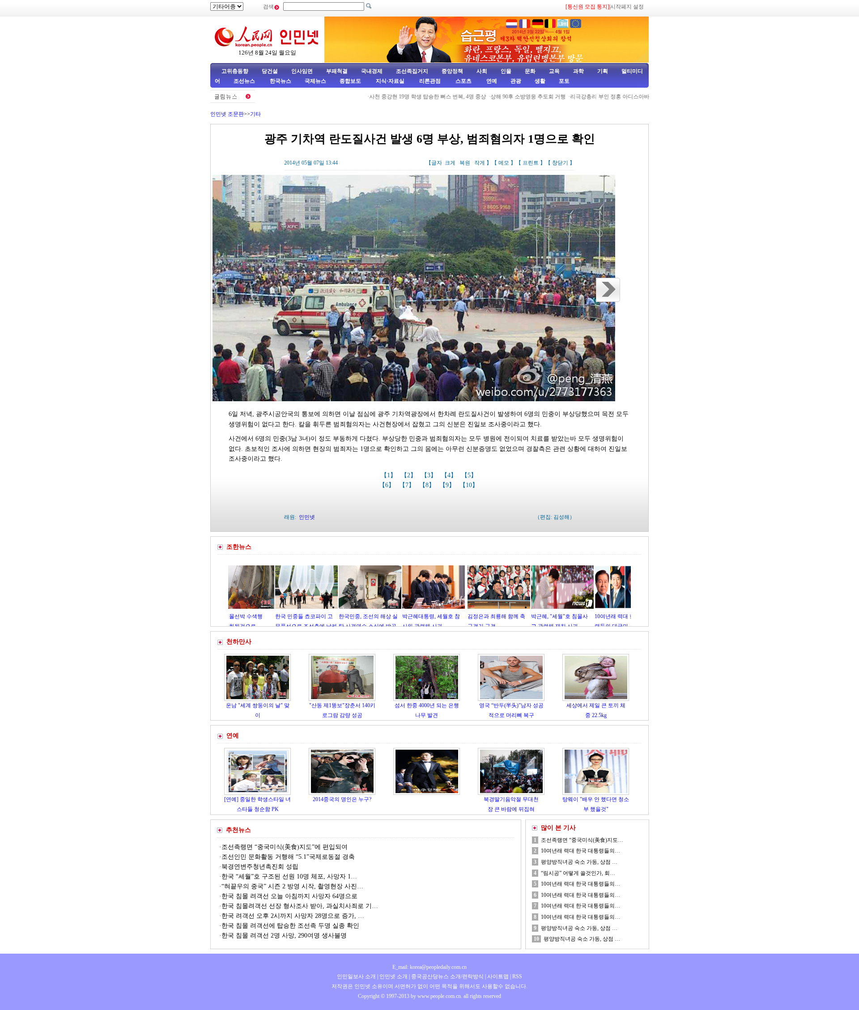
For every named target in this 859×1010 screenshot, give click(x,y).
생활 (540, 81)
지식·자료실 (391, 81)
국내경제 (372, 71)
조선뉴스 (245, 81)
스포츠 (463, 81)
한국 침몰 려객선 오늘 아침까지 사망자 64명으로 (290, 896)
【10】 (469, 485)
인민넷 (307, 517)
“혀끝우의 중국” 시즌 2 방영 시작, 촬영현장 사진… (292, 886)
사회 (481, 71)
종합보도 (350, 81)
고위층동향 (234, 71)
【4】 (450, 475)
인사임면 (302, 71)
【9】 (448, 485)
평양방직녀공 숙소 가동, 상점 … (579, 862)
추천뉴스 (238, 830)
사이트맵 (498, 976)
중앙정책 (452, 71)
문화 (530, 71)
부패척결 (337, 71)
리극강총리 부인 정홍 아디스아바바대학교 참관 (594, 96)
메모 (503, 163)
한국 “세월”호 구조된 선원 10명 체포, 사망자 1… (289, 876)
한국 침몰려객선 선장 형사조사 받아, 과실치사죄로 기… (299, 906)
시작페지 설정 (627, 7)
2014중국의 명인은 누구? (342, 799)
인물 (506, 71)
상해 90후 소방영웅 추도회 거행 (496, 96)
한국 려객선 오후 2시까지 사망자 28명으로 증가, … (292, 915)
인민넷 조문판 (227, 114)
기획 (602, 71)
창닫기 (560, 163)
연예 (491, 81)
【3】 (429, 475)
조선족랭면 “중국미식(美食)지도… (582, 840)
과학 (578, 71)
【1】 (389, 475)
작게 (479, 163)
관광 (515, 81)
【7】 (408, 485)
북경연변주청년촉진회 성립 (259, 866)
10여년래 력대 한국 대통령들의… (580, 851)
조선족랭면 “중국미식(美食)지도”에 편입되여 (284, 847)
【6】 (387, 485)
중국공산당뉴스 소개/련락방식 (447, 976)
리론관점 (430, 81)
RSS (517, 976)
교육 (554, 71)
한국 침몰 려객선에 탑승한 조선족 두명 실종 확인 (290, 925)
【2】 (409, 475)
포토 (564, 81)
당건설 (270, 71)
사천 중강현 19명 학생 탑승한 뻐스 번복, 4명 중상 (395, 96)
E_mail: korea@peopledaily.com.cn (429, 967)
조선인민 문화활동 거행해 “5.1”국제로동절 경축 (288, 856)
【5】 (470, 475)
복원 (464, 163)
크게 (450, 163)
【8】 (428, 485)
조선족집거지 (412, 71)
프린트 (531, 163)
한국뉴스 (280, 81)
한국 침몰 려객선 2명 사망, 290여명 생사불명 (284, 935)
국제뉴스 (315, 81)
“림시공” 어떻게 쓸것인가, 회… (578, 873)
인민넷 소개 (393, 976)
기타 (255, 114)
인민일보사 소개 (356, 976)
